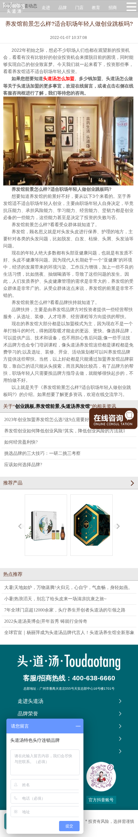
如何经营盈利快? (21, 442)
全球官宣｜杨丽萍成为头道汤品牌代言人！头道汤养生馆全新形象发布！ (69, 634)
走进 (46, 7)
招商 (112, 7)
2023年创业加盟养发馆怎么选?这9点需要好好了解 (53, 419)
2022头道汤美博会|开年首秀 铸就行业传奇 (45, 621)
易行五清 (46, 561)
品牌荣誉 (28, 713)
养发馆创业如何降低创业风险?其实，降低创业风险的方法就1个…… (64, 432)
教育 (96, 7)
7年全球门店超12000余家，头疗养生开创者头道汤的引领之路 (64, 610)
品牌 (62, 7)
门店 (79, 7)
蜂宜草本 (91, 561)
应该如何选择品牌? (23, 464)
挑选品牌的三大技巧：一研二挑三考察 (42, 453)
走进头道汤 (30, 701)
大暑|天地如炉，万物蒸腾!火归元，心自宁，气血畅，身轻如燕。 (68, 587)
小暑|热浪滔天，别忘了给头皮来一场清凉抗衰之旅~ (55, 598)
